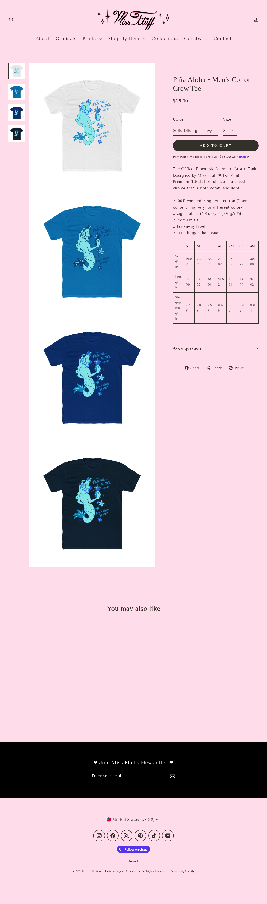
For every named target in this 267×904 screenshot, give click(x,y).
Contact (222, 38)
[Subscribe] (172, 776)
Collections (164, 38)
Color (178, 119)
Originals (65, 38)
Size (227, 119)
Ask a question (187, 348)
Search (133, 861)
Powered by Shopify (182, 871)
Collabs (193, 38)
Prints (90, 38)
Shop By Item (124, 38)
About (42, 38)
